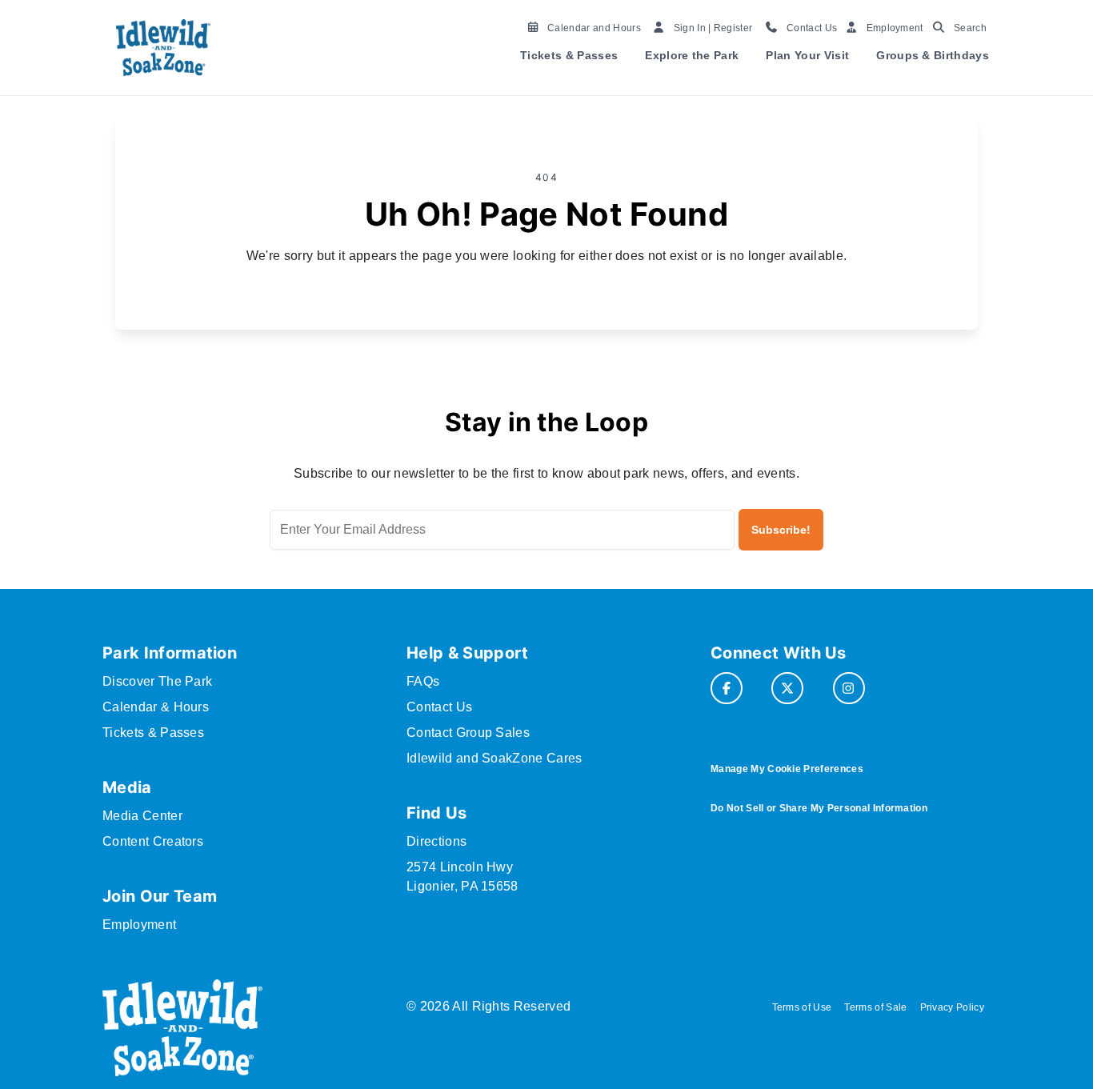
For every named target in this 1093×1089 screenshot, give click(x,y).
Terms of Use (802, 1007)
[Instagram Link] (849, 688)
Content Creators (152, 841)
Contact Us (439, 707)
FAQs (422, 681)
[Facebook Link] (727, 688)
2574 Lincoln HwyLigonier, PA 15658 (462, 876)
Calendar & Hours (155, 707)
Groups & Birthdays (932, 55)
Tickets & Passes (569, 55)
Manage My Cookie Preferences (787, 769)
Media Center (142, 816)
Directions (436, 841)
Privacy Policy (952, 1007)
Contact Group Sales (468, 732)
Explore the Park (692, 55)
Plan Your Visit (807, 55)
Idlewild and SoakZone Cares (494, 758)
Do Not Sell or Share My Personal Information (819, 808)
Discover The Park (157, 681)
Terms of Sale (875, 1007)
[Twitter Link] (787, 688)
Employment (139, 924)
